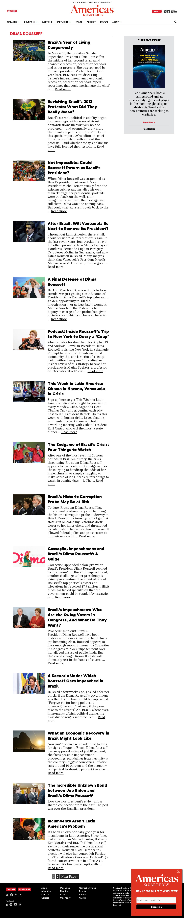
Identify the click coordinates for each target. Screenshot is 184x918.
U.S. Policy (65, 898)
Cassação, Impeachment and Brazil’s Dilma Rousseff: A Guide (76, 554)
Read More (149, 122)
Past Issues (149, 128)
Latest (63, 894)
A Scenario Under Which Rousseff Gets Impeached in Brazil (75, 681)
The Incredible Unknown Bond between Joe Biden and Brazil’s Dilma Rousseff (77, 790)
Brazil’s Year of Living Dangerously (69, 45)
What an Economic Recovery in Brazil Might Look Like (78, 735)
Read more (63, 89)
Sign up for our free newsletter (156, 891)
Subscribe (24, 889)
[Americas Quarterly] (92, 10)
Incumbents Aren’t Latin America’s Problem (71, 823)
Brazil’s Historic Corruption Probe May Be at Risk (75, 499)
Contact (45, 894)
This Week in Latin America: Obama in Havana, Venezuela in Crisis (76, 388)
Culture (104, 22)
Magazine (65, 888)
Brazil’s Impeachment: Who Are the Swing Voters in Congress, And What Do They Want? (77, 617)
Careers (45, 898)
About (44, 888)
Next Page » (69, 876)
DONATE (156, 11)
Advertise (46, 891)
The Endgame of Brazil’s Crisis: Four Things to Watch (78, 447)
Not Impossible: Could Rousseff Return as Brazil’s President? (74, 167)
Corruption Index (87, 888)
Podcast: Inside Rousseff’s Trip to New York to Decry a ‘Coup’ (78, 334)
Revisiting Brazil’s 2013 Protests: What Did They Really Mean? (72, 107)
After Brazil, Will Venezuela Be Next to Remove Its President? (78, 226)
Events (78, 22)
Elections (47, 22)
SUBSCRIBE (12, 11)
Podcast (91, 22)
